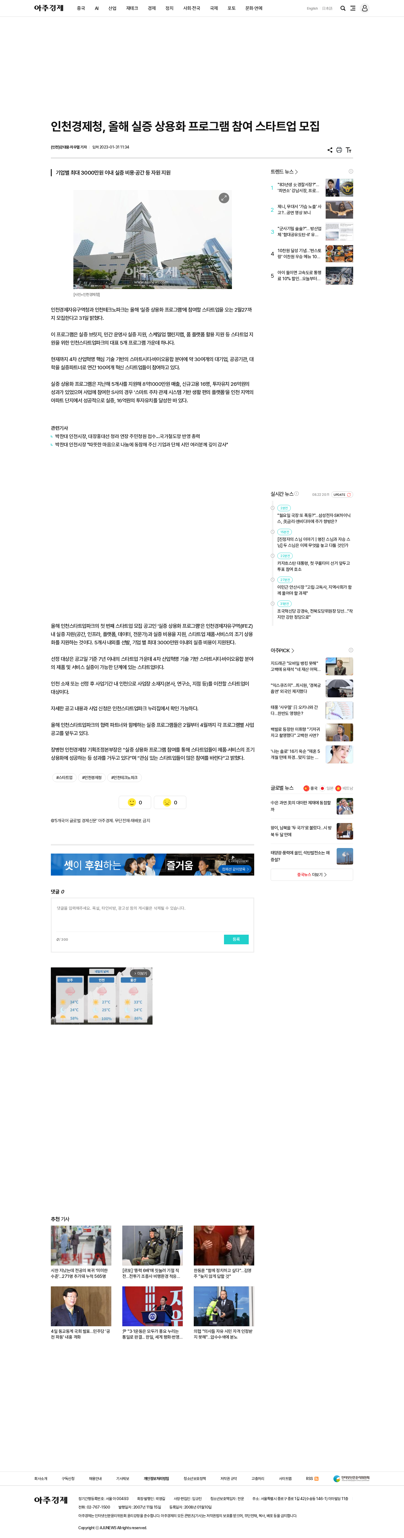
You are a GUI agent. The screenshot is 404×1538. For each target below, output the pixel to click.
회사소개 (40, 1478)
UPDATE (340, 495)
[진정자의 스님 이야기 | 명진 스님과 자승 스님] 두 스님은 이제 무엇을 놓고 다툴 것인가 (313, 542)
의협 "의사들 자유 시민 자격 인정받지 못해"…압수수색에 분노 (223, 1334)
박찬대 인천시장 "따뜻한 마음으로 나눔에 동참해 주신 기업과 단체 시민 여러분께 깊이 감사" (141, 444)
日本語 (327, 8)
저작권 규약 (228, 1478)
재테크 (132, 8)
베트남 (347, 788)
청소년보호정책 (195, 1478)
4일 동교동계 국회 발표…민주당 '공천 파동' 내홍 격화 (80, 1334)
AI (97, 8)
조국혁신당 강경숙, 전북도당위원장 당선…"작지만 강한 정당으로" (315, 614)
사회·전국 (191, 8)
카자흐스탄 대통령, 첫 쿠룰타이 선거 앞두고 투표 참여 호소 (313, 566)
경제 (152, 8)
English (312, 8)
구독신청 (68, 1478)
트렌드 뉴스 (282, 172)
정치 (169, 8)
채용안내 (95, 1478)
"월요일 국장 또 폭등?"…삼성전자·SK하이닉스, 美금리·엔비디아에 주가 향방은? (314, 518)
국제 (214, 8)
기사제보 (122, 1478)
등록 (236, 939)
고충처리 (257, 1478)
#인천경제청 (92, 777)
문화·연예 (253, 8)
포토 (232, 8)
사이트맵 (285, 1478)
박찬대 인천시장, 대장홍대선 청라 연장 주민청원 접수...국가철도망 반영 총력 (127, 436)
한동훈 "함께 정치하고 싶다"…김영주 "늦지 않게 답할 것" (222, 1273)
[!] (351, 171)
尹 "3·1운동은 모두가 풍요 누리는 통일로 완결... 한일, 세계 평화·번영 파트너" (150, 1334)
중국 (81, 8)
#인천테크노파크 (124, 777)
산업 (112, 8)
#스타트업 (64, 777)
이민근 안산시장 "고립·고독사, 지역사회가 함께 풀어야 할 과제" (314, 590)
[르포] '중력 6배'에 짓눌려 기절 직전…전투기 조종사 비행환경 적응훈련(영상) (151, 1273)
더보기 (296, 876)
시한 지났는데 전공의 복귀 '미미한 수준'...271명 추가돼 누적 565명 (79, 1273)
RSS (309, 1478)
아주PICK (280, 650)
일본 (330, 788)
